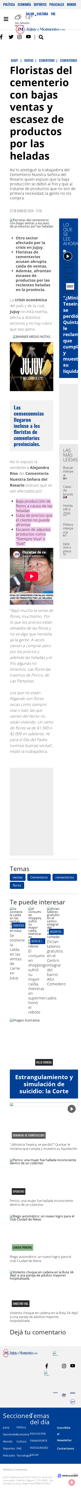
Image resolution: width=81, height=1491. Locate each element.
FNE (19, 1448)
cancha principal (22, 1247)
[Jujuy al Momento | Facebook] (2, 36)
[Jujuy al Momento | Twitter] (11, 36)
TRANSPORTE (38, 1440)
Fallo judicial (44, 1062)
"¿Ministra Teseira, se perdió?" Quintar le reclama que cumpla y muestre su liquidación (43, 1146)
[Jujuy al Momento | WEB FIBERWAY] (64, 1394)
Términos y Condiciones (15, 1469)
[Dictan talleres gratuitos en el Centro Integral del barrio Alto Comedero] (53, 937)
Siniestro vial (21, 1303)
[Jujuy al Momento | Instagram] (19, 36)
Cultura (21, 1441)
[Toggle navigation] (6, 19)
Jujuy (6, 1427)
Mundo (71, 4)
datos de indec (39, 941)
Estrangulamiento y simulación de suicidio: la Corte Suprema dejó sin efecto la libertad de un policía (44, 1094)
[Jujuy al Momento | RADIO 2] (72, 1394)
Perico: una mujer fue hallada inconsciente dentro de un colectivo (41, 1202)
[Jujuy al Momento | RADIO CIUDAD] (72, 1401)
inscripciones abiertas (62, 932)
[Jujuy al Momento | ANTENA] (55, 1394)
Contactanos (65, 1448)
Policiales (56, 4)
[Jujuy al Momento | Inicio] (76, 1415)
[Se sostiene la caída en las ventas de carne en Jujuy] (16, 930)
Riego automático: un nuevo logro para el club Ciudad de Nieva (40, 1258)
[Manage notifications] (72, 1482)
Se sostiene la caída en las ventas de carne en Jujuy (17, 956)
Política (9, 4)
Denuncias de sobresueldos (29, 1135)
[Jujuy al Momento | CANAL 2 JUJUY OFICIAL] (46, 1373)
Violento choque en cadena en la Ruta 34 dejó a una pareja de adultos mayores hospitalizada (44, 1317)
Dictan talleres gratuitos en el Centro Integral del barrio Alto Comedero (56, 963)
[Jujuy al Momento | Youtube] (28, 36)
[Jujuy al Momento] (20, 1356)
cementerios (64, 877)
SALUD (34, 1455)
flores (17, 885)
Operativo (18, 1191)
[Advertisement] (40, 811)
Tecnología (24, 1455)
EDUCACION (38, 1433)
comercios (18, 925)
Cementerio (39, 877)
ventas (18, 877)
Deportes (40, 4)
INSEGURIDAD (39, 1448)
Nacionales (10, 1434)
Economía (24, 4)
